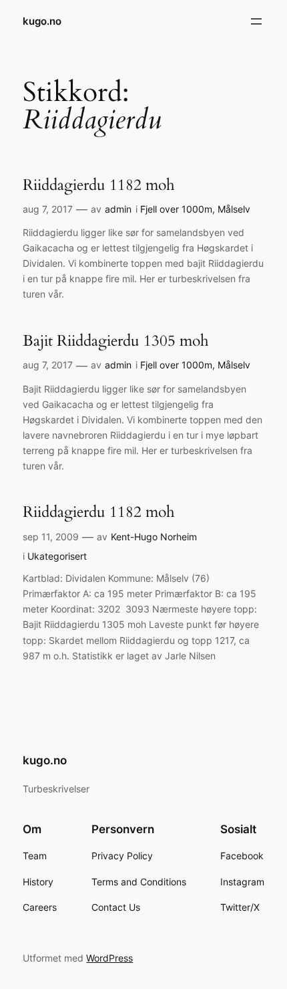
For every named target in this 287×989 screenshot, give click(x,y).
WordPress (109, 958)
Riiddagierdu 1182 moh (99, 185)
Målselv (234, 209)
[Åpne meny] (256, 21)
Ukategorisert (57, 556)
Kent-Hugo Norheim (154, 536)
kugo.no (42, 21)
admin (118, 209)
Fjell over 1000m (176, 209)
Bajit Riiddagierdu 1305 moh (116, 341)
